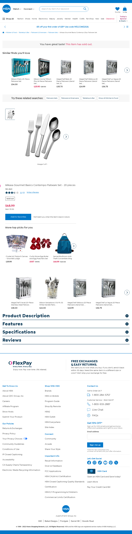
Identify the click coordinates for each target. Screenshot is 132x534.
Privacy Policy (8, 433)
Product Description (26, 316)
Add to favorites (18, 217)
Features (12, 324)
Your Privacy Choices (12, 439)
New (97, 19)
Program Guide (52, 401)
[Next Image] (66, 136)
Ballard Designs (51, 521)
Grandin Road (88, 521)
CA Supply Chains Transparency (17, 465)
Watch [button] (16, 9)
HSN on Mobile (52, 396)
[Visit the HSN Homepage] (6, 12)
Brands (48, 391)
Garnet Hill (75, 521)
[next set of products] (127, 70)
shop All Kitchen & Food (108, 98)
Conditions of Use (10, 449)
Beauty (52, 19)
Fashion (20, 19)
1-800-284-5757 (101, 394)
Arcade (48, 444)
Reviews (11, 340)
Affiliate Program (10, 406)
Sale (102, 19)
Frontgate (64, 521)
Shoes (27, 19)
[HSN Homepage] (3, 32)
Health (75, 19)
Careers (6, 401)
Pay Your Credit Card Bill (98, 487)
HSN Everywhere (52, 422)
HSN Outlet (50, 417)
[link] (125, 10)
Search (85, 8)
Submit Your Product (12, 417)
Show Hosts (7, 412)
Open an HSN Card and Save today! (104, 476)
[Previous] (5, 26)
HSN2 (47, 412)
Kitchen (68, 19)
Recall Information (54, 461)
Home (34, 19)
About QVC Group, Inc (13, 396)
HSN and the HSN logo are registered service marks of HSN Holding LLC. (66, 526)
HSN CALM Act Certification (58, 476)
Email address (93, 432)
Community (50, 439)
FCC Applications (53, 471)
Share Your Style (52, 449)
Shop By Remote (53, 406)
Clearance (110, 19)
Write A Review (33, 192)
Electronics (43, 19)
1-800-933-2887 (101, 404)
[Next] (124, 26)
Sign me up (95, 445)
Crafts (82, 19)
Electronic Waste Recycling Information (21, 470)
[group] (40, 206)
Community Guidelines (13, 444)
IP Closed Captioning (12, 454)
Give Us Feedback (53, 466)
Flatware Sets (51, 98)
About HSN (7, 391)
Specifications (19, 332)
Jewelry (60, 19)
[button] (101, 10)
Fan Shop (90, 19)
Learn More (92, 482)
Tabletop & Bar (89, 98)
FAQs (95, 415)
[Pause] (127, 26)
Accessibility (8, 459)
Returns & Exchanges (12, 428)
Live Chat (97, 409)
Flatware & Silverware (70, 98)
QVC (40, 521)
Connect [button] (28, 9)
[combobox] (63, 8)
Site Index (49, 427)
